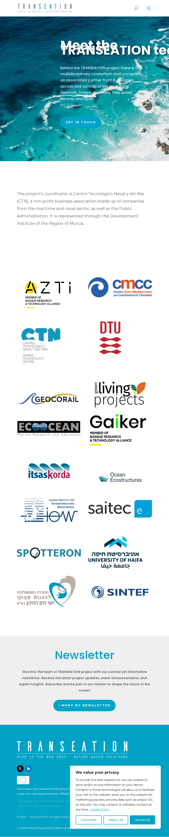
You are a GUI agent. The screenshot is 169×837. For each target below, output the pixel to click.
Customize (89, 820)
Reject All (116, 820)
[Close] (158, 768)
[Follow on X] (20, 768)
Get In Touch (81, 122)
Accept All (142, 820)
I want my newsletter (84, 705)
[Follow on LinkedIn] (28, 768)
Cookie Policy (99, 809)
